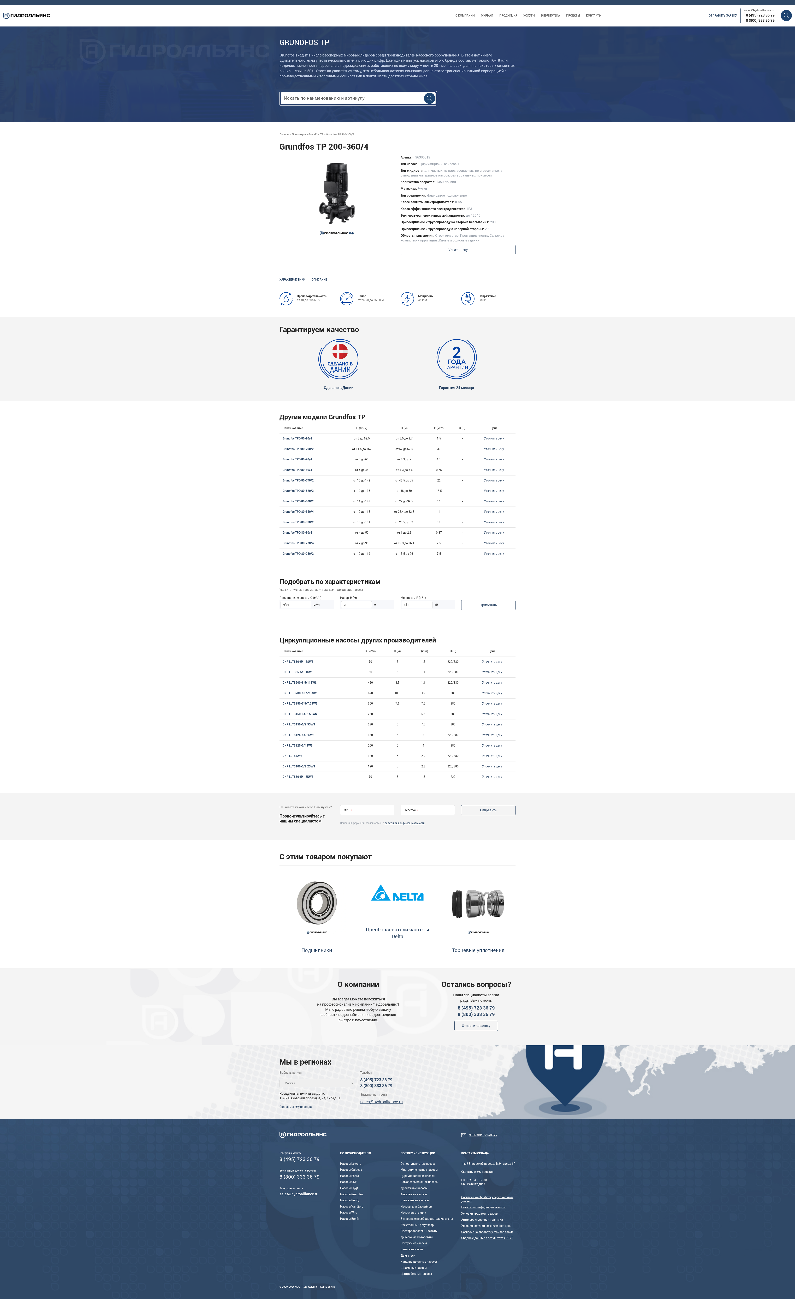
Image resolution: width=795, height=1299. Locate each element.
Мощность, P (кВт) (413, 597)
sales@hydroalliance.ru (759, 10)
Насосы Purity (349, 1200)
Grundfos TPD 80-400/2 (298, 501)
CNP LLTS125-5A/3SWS (298, 735)
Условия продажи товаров (479, 1213)
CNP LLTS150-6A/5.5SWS (300, 714)
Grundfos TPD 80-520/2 (298, 490)
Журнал (487, 15)
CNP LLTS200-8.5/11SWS (300, 682)
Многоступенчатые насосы (419, 1169)
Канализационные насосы (419, 1261)
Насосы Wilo (348, 1212)
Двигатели (408, 1255)
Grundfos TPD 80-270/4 (298, 543)
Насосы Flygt (349, 1188)
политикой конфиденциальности (405, 823)
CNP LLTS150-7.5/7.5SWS (300, 703)
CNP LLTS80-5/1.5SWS (298, 661)
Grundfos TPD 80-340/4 (298, 511)
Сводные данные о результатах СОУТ (487, 1238)
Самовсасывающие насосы (419, 1182)
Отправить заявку (723, 15)
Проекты (573, 15)
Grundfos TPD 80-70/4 (297, 459)
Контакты (593, 15)
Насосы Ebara (349, 1176)
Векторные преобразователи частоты (427, 1218)
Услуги (529, 15)
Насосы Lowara (350, 1163)
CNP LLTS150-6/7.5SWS (299, 724)
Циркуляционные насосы (418, 1176)
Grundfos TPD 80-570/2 (298, 480)
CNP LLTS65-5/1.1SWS (298, 672)
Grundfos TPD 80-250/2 (298, 553)
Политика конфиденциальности (483, 1207)
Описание (319, 279)
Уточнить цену (494, 438)
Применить (488, 605)
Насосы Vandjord (351, 1206)
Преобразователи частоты (419, 1231)
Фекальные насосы (414, 1194)
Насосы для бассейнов (416, 1206)
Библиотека (550, 15)
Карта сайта (327, 1286)
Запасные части (412, 1249)
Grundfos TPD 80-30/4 (297, 532)
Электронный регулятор (417, 1225)
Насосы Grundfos (351, 1194)
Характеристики (292, 279)
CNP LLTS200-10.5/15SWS (300, 693)
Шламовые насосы (414, 1267)
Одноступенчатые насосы (418, 1163)
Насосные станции (413, 1212)
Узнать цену (458, 250)
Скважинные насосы (415, 1200)
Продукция (508, 15)
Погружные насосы (414, 1243)
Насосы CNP (348, 1182)
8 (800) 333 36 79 (760, 20)
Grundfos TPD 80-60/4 (297, 470)
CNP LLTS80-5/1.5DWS (298, 776)
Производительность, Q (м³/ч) (300, 597)
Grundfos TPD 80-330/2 (298, 522)
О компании (465, 15)
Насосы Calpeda (351, 1169)
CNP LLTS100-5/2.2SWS (299, 766)
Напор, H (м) (348, 597)
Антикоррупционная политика (482, 1219)
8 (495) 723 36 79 (760, 15)
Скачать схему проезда (295, 1106)
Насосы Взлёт (349, 1218)
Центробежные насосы (416, 1273)
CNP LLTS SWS (292, 756)
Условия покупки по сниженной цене (486, 1225)
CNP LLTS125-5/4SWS (298, 745)
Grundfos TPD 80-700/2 (298, 449)
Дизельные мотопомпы (417, 1237)
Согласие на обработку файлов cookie (487, 1232)
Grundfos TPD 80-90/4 (297, 438)
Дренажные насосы (414, 1188)
